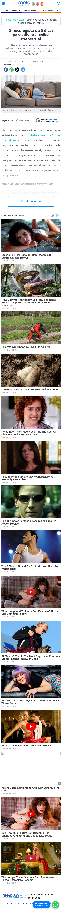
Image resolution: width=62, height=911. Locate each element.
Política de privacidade (17, 903)
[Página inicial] (24, 3)
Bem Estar (18, 19)
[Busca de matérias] (59, 4)
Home (6, 10)
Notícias (16, 10)
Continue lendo (31, 201)
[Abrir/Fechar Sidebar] (3, 3)
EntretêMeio (30, 10)
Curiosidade (47, 10)
